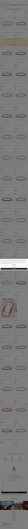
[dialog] (14, 264)
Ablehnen (14, 266)
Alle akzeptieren (14, 268)
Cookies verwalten (14, 264)
